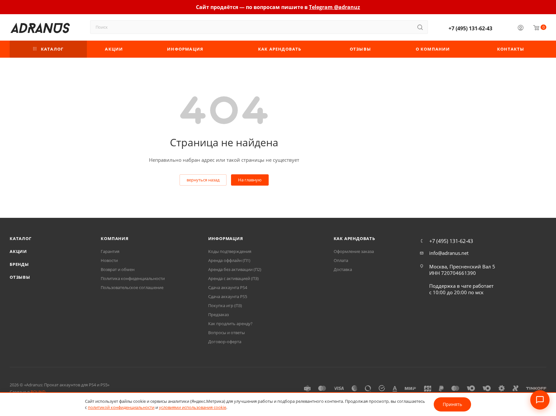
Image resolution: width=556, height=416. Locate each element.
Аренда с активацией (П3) (233, 278)
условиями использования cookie (192, 407)
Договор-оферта (224, 341)
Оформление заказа (354, 251)
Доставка (343, 269)
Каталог (21, 238)
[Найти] (420, 27)
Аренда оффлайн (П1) (229, 260)
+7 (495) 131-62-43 (470, 28)
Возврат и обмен (117, 269)
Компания (114, 238)
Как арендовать (354, 238)
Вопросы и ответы (226, 332)
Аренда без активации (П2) (234, 269)
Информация (225, 238)
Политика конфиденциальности (133, 278)
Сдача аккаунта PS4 (227, 287)
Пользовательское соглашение (132, 287)
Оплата (341, 260)
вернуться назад (203, 180)
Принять (452, 404)
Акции (18, 251)
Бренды (19, 264)
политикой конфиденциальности (121, 407)
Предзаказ (218, 314)
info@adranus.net (448, 253)
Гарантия (110, 251)
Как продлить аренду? (230, 323)
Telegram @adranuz (334, 7)
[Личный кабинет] (521, 28)
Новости (109, 260)
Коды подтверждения (229, 251)
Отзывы (20, 277)
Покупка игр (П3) (225, 305)
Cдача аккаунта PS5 (227, 296)
